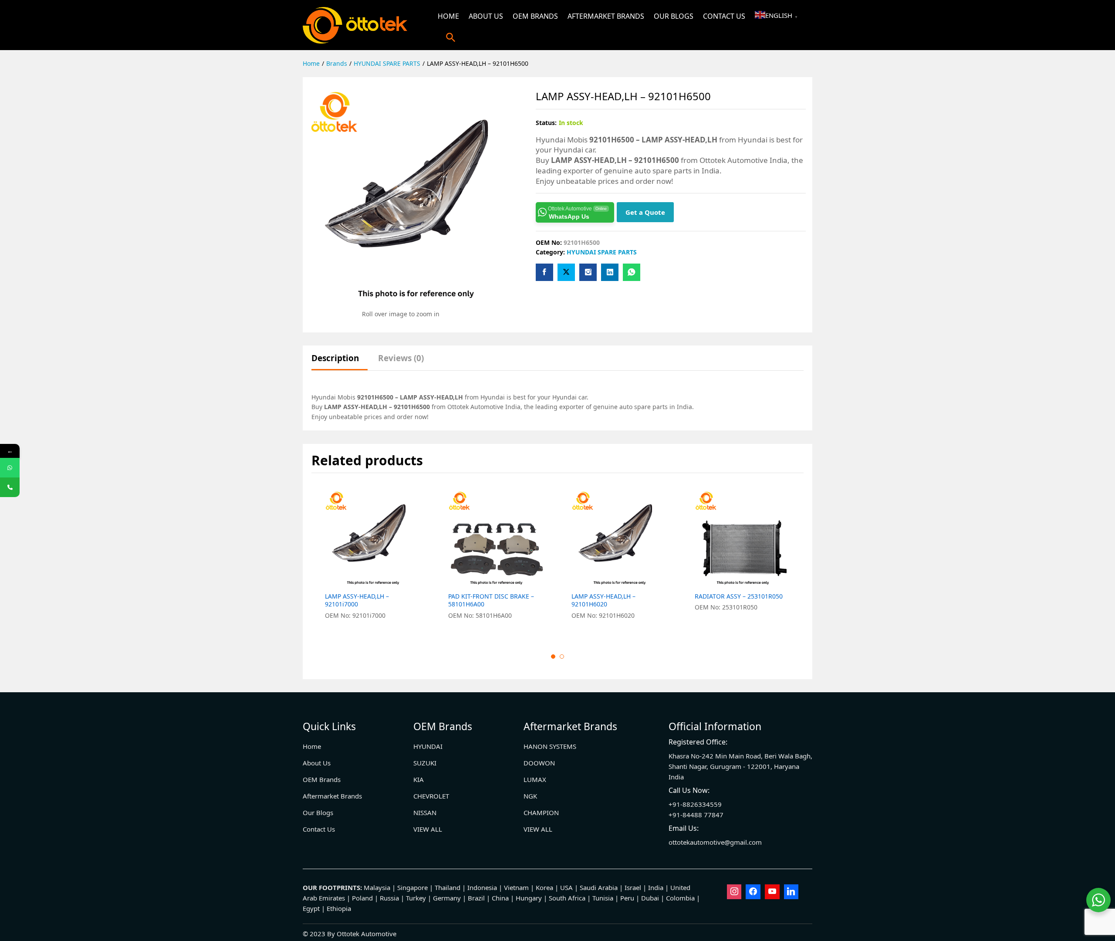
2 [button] (562, 656)
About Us (486, 16)
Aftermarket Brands (606, 16)
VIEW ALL (427, 829)
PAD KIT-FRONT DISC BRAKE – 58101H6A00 (491, 600)
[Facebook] (753, 891)
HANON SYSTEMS (550, 746)
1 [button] (553, 656)
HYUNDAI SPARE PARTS (602, 252)
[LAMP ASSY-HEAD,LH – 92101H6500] (544, 272)
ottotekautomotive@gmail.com (715, 842)
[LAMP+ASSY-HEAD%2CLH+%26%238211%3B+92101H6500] (566, 272)
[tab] (339, 362)
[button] (451, 37)
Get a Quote (645, 212)
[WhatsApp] (10, 467)
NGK (530, 796)
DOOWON (539, 762)
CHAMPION (541, 812)
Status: (546, 122)
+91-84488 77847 (696, 814)
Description (335, 358)
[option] (373, 560)
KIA (418, 779)
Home (448, 16)
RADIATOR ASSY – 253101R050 (739, 596)
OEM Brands (535, 16)
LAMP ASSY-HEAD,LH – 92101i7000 (357, 600)
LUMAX (535, 779)
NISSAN (424, 812)
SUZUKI (424, 762)
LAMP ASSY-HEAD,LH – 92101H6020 (603, 600)
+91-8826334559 (695, 804)
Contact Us (724, 16)
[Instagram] (734, 891)
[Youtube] (772, 891)
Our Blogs (673, 16)
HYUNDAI (428, 746)
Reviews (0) (401, 358)
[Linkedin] (791, 891)
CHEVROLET (431, 796)
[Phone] (10, 487)
